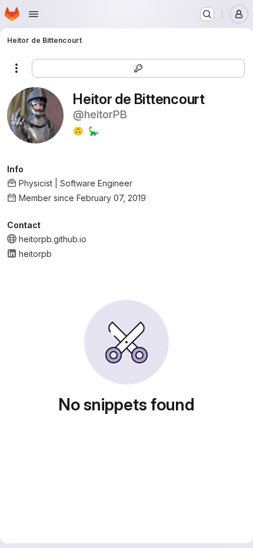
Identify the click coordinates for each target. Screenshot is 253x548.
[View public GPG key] (138, 68)
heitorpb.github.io (52, 239)
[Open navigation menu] (33, 14)
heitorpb (35, 254)
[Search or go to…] (207, 14)
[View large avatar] (35, 114)
